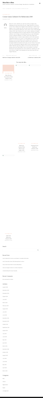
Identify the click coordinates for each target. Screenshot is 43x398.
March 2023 (5, 302)
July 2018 (4, 358)
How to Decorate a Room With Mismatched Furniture (13, 261)
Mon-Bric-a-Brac (8, 2)
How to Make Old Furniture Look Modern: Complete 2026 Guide (15, 258)
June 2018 (5, 361)
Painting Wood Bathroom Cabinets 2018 (34, 147)
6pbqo (5, 27)
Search (4, 246)
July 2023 (5, 299)
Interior (4, 381)
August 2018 (5, 355)
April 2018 (5, 367)
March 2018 (5, 370)
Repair (4, 387)
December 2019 (6, 318)
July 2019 (4, 333)
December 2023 (6, 290)
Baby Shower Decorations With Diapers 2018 (8, 77)
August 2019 (5, 330)
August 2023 (5, 296)
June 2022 (5, 315)
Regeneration (5, 384)
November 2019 (6, 321)
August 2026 (5, 287)
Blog (3, 378)
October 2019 (5, 324)
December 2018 (6, 349)
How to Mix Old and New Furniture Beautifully (12, 264)
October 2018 (5, 352)
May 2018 (4, 364)
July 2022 (5, 311)
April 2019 (5, 342)
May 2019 (4, 339)
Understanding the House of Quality (10, 270)
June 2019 (5, 336)
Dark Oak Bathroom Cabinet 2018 (8, 237)
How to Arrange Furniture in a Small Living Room (13, 267)
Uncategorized (6, 14)
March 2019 (5, 346)
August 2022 (5, 308)
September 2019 (6, 327)
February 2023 (5, 305)
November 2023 (6, 293)
